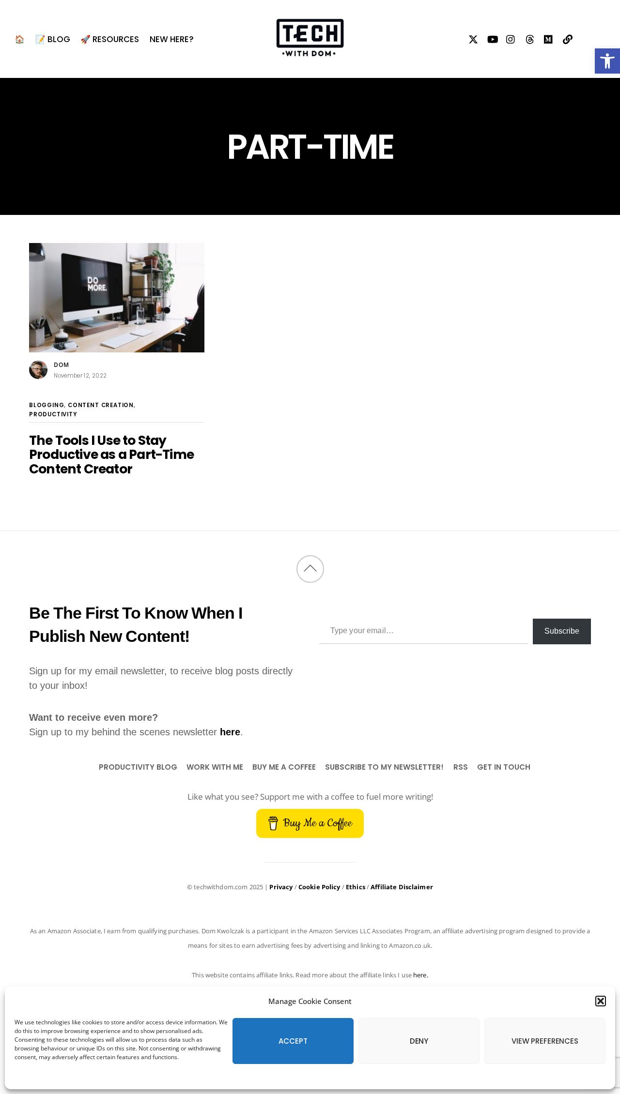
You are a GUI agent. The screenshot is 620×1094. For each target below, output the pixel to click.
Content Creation (101, 405)
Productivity (53, 414)
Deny (419, 1041)
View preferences (545, 1041)
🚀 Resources (109, 39)
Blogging (46, 405)
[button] (607, 61)
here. (420, 975)
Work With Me (214, 767)
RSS (460, 767)
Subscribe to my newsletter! (384, 767)
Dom (61, 364)
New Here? (172, 39)
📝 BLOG (52, 39)
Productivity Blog (138, 767)
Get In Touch (503, 767)
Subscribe (561, 631)
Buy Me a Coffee (284, 767)
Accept (293, 1041)
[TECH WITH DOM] (310, 50)
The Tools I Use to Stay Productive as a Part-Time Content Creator (111, 454)
